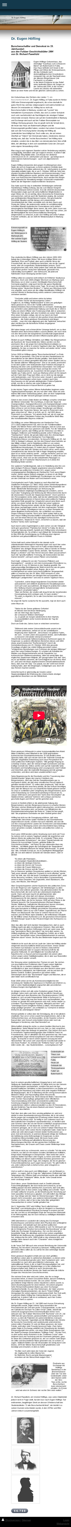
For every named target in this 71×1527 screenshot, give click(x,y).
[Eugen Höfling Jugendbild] (25, 1459)
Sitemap (26, 1520)
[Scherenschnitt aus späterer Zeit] (25, 1489)
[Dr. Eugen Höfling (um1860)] (25, 1430)
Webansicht (63, 1523)
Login (66, 1520)
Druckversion (13, 1520)
